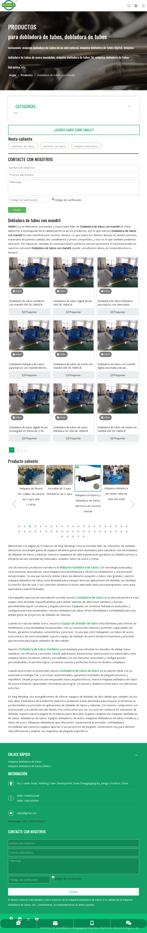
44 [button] (68, 536)
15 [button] (95, 526)
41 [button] (122, 531)
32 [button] (73, 531)
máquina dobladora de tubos (25, 761)
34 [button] (84, 531)
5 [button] (41, 526)
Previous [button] (14, 504)
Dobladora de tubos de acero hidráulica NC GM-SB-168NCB (70, 429)
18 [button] (111, 526)
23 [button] (25, 531)
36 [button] (95, 531)
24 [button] (30, 531)
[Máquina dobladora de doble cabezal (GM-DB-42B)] (88, 475)
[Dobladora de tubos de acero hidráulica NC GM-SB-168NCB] (73, 398)
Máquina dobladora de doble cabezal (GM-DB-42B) (88, 493)
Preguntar (31, 312)
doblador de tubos (23, 146)
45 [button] (73, 536)
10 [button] (68, 526)
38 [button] (106, 531)
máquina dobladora (86, 146)
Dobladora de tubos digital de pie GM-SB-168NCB (72, 302)
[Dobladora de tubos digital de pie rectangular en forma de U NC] (29, 398)
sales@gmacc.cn (26, 813)
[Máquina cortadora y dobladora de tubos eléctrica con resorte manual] (59, 478)
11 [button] (73, 526)
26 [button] (41, 531)
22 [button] (20, 531)
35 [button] (89, 531)
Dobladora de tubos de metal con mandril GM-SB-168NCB (73, 365)
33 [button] (79, 531)
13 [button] (84, 526)
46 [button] (79, 536)
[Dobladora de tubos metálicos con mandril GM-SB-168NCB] (29, 272)
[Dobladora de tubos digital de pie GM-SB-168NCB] (73, 272)
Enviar (17, 210)
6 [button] (46, 526)
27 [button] (46, 531)
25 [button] (36, 531)
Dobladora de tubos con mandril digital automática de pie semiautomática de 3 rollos (116, 366)
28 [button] (52, 531)
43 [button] (63, 536)
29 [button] (57, 531)
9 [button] (63, 526)
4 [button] (36, 526)
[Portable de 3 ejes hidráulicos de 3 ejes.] (31, 475)
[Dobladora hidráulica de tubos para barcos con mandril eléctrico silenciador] (29, 335)
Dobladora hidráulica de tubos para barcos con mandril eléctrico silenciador (28, 366)
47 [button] (84, 536)
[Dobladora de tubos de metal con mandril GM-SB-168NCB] (73, 335)
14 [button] (89, 526)
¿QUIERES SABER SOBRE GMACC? (74, 130)
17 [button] (106, 526)
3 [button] (30, 526)
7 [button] (52, 526)
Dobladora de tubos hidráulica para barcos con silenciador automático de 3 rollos (115, 302)
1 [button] (20, 526)
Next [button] (132, 504)
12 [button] (79, 526)
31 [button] (68, 531)
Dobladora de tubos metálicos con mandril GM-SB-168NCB (26, 302)
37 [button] (100, 531)
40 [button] (116, 531)
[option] (31, 480)
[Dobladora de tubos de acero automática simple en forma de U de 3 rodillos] (116, 475)
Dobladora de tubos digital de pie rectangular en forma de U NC (28, 429)
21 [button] (127, 526)
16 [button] (100, 526)
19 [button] (116, 526)
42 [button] (127, 531)
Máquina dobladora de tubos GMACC (29, 766)
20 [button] (122, 526)
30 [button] (63, 531)
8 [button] (57, 526)
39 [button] (111, 531)
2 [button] (25, 526)
